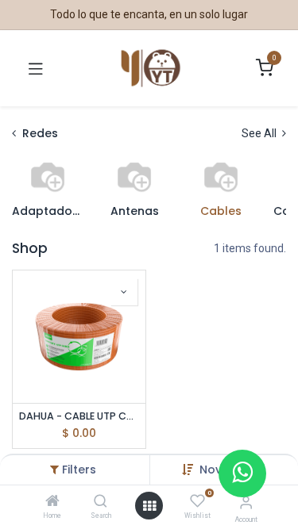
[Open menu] (149, 506)
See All (260, 133)
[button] (123, 291)
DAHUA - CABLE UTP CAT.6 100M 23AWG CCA (79, 416)
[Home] (52, 502)
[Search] (100, 502)
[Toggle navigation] (36, 68)
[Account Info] (245, 502)
